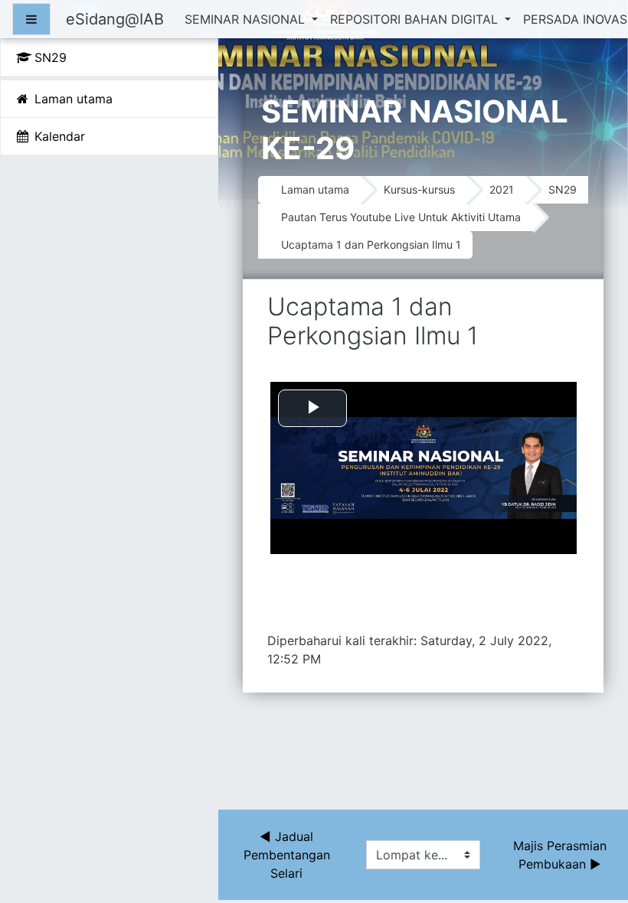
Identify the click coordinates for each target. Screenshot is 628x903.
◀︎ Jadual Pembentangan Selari (289, 855)
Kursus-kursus (419, 189)
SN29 (562, 189)
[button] (593, 827)
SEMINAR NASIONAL (247, 19)
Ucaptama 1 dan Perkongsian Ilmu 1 (371, 244)
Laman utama (315, 189)
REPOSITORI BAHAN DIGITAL (416, 19)
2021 (501, 189)
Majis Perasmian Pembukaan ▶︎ (561, 855)
